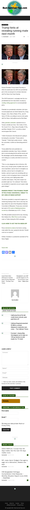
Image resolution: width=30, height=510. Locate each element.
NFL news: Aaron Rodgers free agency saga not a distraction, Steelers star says (15, 462)
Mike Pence (15, 217)
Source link (5, 247)
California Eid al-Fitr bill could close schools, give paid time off (19, 317)
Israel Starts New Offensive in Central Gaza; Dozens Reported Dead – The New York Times (8, 279)
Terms (22, 503)
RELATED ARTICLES (9, 308)
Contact (17, 503)
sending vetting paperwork (9, 103)
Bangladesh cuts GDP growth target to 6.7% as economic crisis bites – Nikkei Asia (22, 278)
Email (4, 417)
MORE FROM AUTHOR (9, 310)
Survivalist (5, 36)
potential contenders (10, 122)
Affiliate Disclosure (11, 505)
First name (5, 411)
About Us (12, 503)
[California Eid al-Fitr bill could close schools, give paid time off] (6, 317)
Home (3, 22)
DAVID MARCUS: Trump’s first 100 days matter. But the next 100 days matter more (14, 451)
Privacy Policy (20, 505)
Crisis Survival (9, 22)
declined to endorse (11, 228)
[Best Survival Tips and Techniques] (15, 8)
